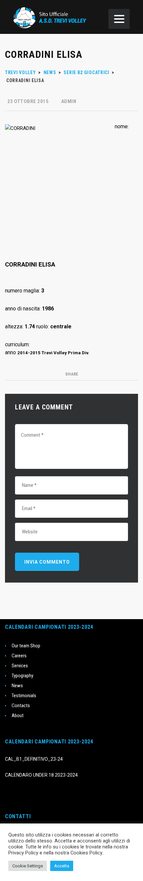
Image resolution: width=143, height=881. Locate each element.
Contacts (21, 706)
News (17, 686)
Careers (19, 656)
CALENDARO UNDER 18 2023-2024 (41, 775)
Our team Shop (26, 646)
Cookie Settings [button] (27, 865)
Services (20, 666)
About (18, 715)
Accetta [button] (61, 865)
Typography (22, 676)
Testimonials (24, 696)
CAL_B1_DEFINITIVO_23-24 (34, 759)
